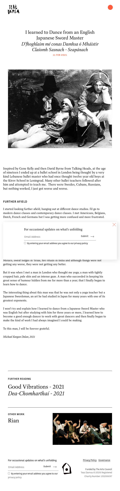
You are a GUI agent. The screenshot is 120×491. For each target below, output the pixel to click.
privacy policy (15, 477)
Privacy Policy (90, 460)
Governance (104, 460)
